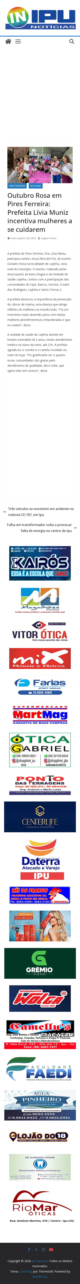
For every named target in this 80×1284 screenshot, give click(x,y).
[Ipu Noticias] (8, 41)
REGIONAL (35, 185)
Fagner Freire (48, 238)
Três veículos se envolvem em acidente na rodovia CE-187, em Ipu (41, 512)
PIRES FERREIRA (17, 185)
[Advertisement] (40, 88)
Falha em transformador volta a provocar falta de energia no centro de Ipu (39, 528)
